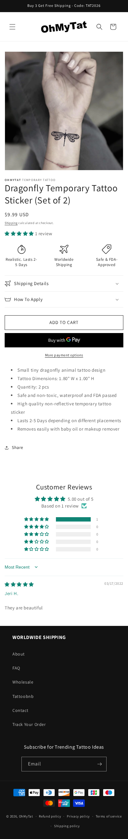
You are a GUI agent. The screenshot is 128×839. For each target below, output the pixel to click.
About (18, 654)
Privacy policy (78, 816)
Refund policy (50, 816)
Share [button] (17, 447)
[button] (12, 27)
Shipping (11, 223)
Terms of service (109, 816)
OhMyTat (26, 816)
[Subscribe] (99, 764)
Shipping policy (67, 826)
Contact (20, 710)
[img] (19, 584)
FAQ (16, 668)
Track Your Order (29, 724)
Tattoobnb (23, 696)
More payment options (64, 355)
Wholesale (22, 682)
